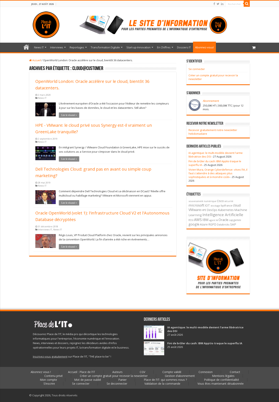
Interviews (56, 47)
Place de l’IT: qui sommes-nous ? (165, 380)
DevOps (212, 210)
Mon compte (48, 380)
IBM (205, 220)
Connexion (206, 372)
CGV (142, 372)
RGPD (212, 224)
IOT (207, 205)
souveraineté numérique (202, 201)
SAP (233, 224)
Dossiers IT (184, 47)
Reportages (77, 47)
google (194, 224)
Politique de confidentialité (221, 380)
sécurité (228, 201)
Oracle (223, 220)
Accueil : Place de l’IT (26, 47)
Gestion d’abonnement (180, 376)
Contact (235, 372)
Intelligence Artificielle (222, 214)
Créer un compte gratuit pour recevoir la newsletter (114, 376)
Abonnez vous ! (41, 372)
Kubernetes (226, 210)
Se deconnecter (117, 383)
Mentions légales (223, 376)
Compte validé (171, 372)
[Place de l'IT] (46, 24)
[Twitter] (218, 3)
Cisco (220, 201)
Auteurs (117, 372)
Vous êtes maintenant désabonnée (221, 383)
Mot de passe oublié (87, 380)
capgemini (235, 220)
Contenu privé (53, 376)
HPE (204, 210)
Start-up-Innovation (138, 47)
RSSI (191, 220)
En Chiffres (164, 47)
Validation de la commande (162, 383)
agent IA (213, 220)
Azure (204, 224)
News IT (39, 47)
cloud (237, 205)
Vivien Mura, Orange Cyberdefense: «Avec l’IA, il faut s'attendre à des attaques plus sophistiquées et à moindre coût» (218, 173)
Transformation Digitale (105, 47)
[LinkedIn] (222, 3)
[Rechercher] (247, 4)
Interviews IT (45, 229)
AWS (198, 219)
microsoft (196, 205)
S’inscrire (49, 383)
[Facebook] (214, 3)
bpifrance (226, 205)
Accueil (36, 60)
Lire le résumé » (69, 115)
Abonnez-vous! (204, 47)
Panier (122, 380)
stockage (215, 205)
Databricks (223, 224)
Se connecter (197, 69)
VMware (195, 210)
